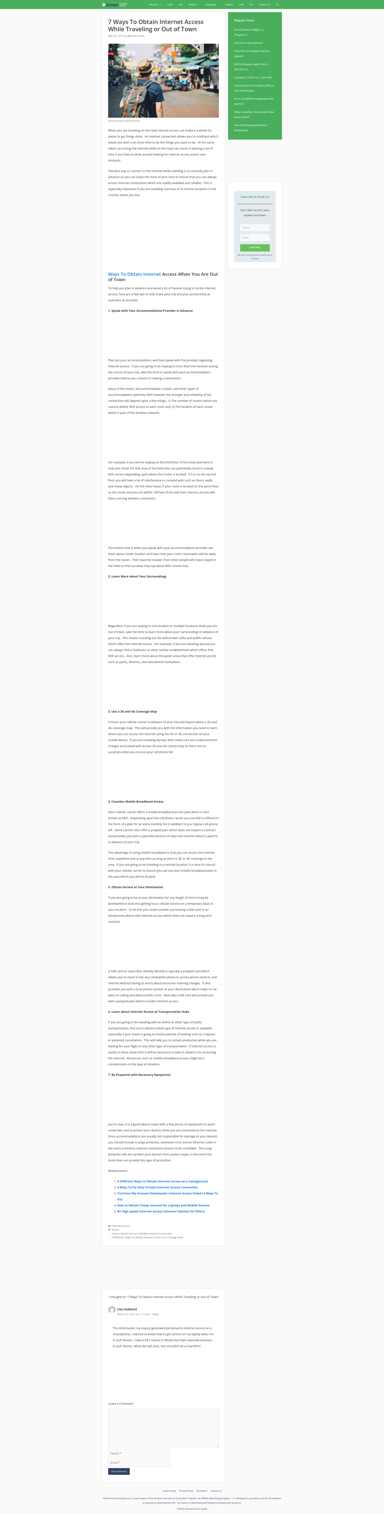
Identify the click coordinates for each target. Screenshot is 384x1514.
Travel (115, 1229)
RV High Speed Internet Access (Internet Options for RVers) (161, 1211)
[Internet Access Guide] (115, 4)
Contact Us (264, 4)
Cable (170, 4)
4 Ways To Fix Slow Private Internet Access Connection (157, 1187)
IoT (251, 4)
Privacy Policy (186, 1490)
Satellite (229, 4)
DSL (181, 4)
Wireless (153, 4)
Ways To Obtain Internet (134, 274)
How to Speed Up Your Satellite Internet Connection (142, 1233)
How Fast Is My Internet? (248, 43)
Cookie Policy (169, 1490)
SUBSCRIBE (255, 248)
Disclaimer (201, 1490)
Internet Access (121, 1226)
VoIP (241, 4)
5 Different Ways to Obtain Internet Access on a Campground (162, 1181)
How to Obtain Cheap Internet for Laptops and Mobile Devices (163, 1205)
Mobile (192, 4)
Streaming (210, 4)
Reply (155, 1314)
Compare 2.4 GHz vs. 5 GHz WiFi (253, 77)
